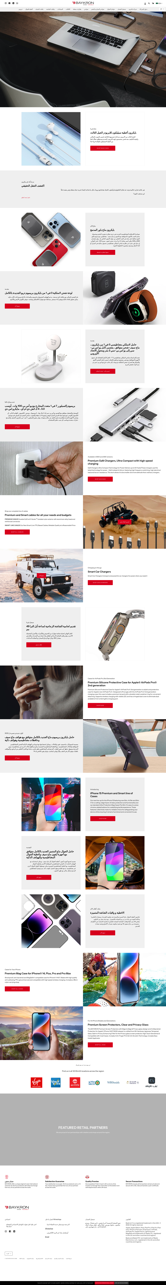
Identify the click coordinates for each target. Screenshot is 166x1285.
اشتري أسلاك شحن (124, 522)
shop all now (100, 1045)
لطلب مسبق (39, 644)
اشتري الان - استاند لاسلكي (103, 371)
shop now (100, 705)
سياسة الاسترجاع (48, 1258)
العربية (7, 1253)
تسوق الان (17, 306)
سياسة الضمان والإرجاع (59, 1258)
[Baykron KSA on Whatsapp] (17, 3)
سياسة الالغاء (22, 1258)
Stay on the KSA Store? (121, 1283)
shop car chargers (100, 582)
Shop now (103, 818)
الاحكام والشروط (39, 1258)
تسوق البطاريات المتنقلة (143, 65)
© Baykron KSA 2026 (11, 1258)
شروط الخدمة (69, 1258)
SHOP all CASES (17, 989)
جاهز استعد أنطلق (25, 197)
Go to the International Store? (104, 1283)
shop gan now (100, 479)
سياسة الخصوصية (30, 1258)
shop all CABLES (17, 532)
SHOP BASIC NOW (103, 148)
